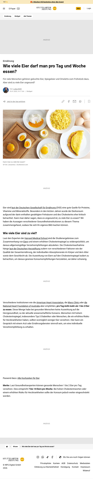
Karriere (56, 463)
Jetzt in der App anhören (16, 102)
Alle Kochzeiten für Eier (28, 378)
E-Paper (12, 9)
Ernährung (7, 16)
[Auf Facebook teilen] (68, 101)
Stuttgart (17, 16)
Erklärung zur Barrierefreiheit (47, 467)
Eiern (25, 241)
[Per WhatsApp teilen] (80, 101)
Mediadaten (85, 463)
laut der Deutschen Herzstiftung (25, 248)
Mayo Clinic (73, 302)
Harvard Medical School (36, 238)
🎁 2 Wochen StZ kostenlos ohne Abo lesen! (47, 2)
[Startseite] (7, 446)
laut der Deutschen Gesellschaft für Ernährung (34, 207)
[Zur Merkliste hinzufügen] (88, 101)
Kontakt (75, 467)
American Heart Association (49, 302)
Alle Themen (28, 16)
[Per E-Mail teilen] (74, 101)
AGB (63, 463)
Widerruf (86, 470)
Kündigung (65, 467)
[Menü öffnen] (4, 8)
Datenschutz (72, 463)
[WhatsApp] (43, 457)
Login (89, 8)
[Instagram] (38, 457)
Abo (78, 8)
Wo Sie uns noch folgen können (76, 457)
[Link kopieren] (63, 101)
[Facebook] (52, 457)
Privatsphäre (45, 463)
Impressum (85, 467)
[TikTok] (48, 457)
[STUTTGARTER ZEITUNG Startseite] (46, 8)
